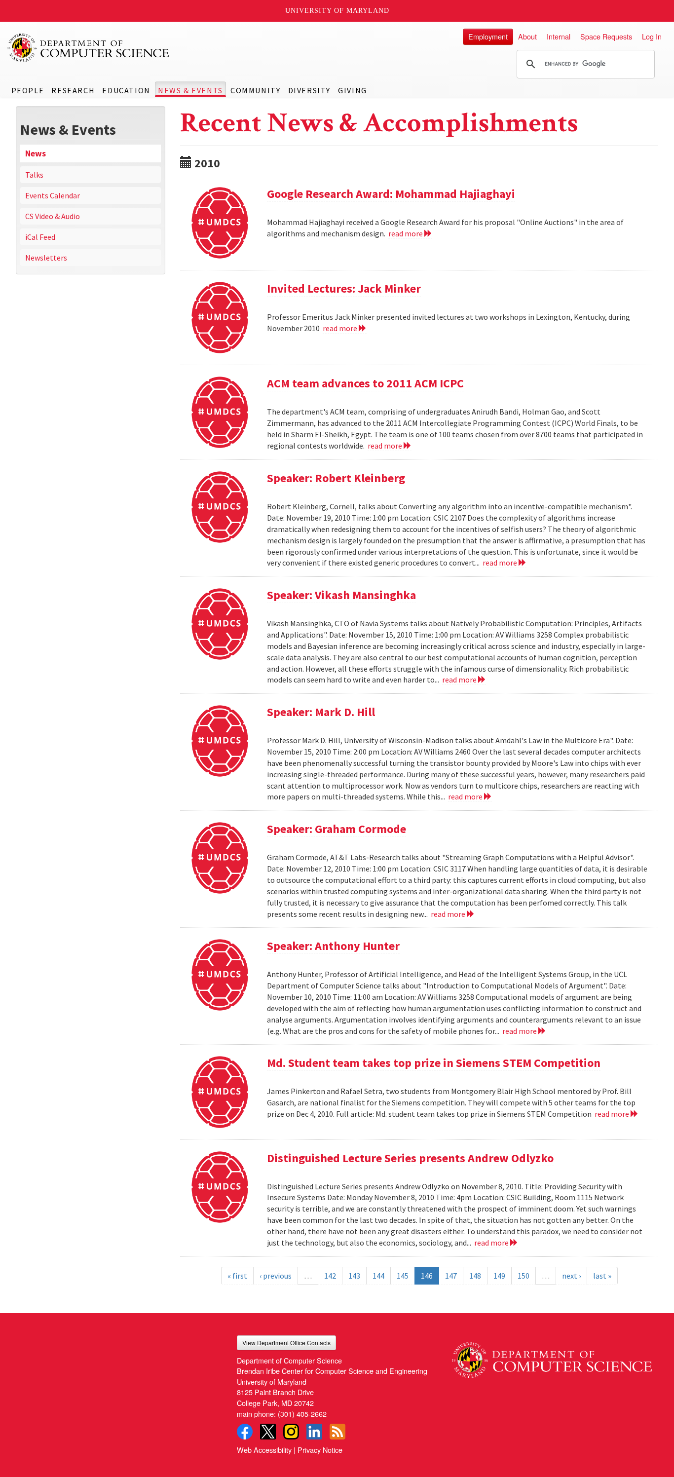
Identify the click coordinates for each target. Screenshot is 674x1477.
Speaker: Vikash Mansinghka (341, 595)
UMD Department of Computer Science (88, 48)
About (527, 36)
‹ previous (276, 1276)
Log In (652, 36)
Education (126, 90)
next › (571, 1276)
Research (73, 90)
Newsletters (46, 258)
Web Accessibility (264, 1449)
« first (237, 1276)
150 (523, 1276)
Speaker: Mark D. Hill (321, 712)
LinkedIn (314, 1431)
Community (255, 90)
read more (406, 233)
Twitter (268, 1431)
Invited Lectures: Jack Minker (344, 288)
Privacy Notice (320, 1449)
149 (499, 1276)
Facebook (245, 1431)
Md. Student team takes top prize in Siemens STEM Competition (433, 1062)
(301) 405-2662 (302, 1413)
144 (378, 1276)
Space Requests (606, 36)
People (27, 90)
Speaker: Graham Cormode (336, 828)
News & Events (190, 90)
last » (602, 1276)
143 (354, 1276)
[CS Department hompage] (552, 1356)
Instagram (291, 1431)
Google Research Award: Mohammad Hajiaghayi (391, 193)
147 (451, 1276)
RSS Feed (337, 1431)
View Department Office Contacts (286, 1342)
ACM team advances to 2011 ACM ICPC (365, 383)
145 (403, 1276)
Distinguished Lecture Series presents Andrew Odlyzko (410, 1158)
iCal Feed (40, 237)
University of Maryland (337, 10)
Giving (352, 90)
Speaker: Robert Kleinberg (336, 478)
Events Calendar (52, 195)
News (35, 153)
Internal (558, 36)
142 (330, 1276)
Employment (488, 36)
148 (475, 1276)
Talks (34, 175)
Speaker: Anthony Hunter (333, 945)
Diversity (309, 90)
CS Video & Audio (52, 216)
